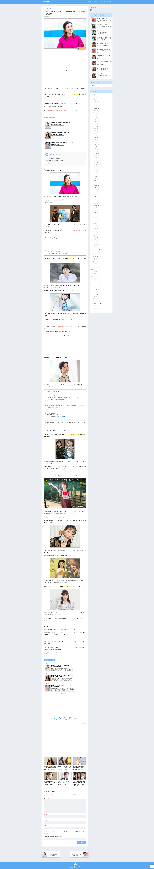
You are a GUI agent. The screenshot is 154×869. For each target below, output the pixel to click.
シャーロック (96, 300)
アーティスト (95, 284)
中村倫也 (95, 139)
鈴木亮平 (95, 121)
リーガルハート (96, 289)
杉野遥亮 (95, 119)
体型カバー (94, 306)
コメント (46, 798)
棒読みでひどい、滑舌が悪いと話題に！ (55, 160)
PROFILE (90, 1)
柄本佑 (95, 103)
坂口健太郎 (96, 117)
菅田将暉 (95, 123)
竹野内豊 (95, 133)
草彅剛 (95, 235)
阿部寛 (95, 96)
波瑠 (94, 214)
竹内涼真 (95, 130)
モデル (93, 279)
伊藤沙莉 (95, 178)
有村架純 (95, 173)
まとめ (48, 163)
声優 (93, 281)
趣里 (94, 198)
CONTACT (101, 1)
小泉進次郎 (96, 271)
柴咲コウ (95, 196)
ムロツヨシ (96, 157)
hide (58, 154)
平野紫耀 (95, 239)
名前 (45, 814)
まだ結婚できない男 (96, 303)
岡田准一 (95, 228)
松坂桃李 (95, 148)
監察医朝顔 (95, 296)
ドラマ (93, 287)
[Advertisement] (65, 59)
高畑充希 (95, 203)
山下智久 (95, 244)
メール (46, 820)
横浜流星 (95, 162)
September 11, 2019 (59, 425)
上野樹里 (95, 180)
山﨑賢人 (95, 160)
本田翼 (95, 216)
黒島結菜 (95, 192)
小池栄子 (95, 194)
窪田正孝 (95, 112)
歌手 (94, 254)
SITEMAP (95, 1)
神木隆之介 (96, 108)
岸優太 (95, 230)
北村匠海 (95, 110)
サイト (45, 825)
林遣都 (95, 146)
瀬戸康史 (95, 126)
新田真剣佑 (96, 101)
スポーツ (94, 263)
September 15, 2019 (60, 416)
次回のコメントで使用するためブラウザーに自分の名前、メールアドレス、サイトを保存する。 (64, 831)
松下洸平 (95, 150)
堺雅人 (95, 114)
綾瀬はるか (96, 171)
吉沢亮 (95, 164)
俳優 (93, 94)
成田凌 (95, 142)
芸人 (93, 261)
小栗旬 (95, 105)
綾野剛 (95, 99)
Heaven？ (95, 298)
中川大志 (95, 137)
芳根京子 (95, 221)
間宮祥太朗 (96, 153)
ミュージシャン (95, 249)
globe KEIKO (96, 251)
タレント (94, 246)
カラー (93, 311)
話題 (93, 276)
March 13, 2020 (64, 253)
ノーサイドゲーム (97, 294)
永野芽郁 (84, 723)
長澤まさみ (96, 207)
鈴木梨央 (95, 200)
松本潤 (95, 241)
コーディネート (95, 308)
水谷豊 (95, 155)
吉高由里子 (96, 219)
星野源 (95, 258)
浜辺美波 (95, 212)
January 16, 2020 (64, 407)
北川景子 (95, 187)
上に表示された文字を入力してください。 (53, 836)
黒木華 (95, 189)
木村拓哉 (95, 232)
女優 (93, 167)
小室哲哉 (95, 256)
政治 (93, 269)
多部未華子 (96, 205)
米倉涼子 (95, 223)
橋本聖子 (95, 273)
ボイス (95, 291)
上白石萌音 (96, 182)
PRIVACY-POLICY (108, 1)
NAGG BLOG (46, 2)
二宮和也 (95, 237)
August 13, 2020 (60, 399)
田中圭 (95, 135)
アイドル (94, 226)
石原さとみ (96, 176)
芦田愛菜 (95, 169)
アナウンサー (95, 266)
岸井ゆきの (96, 185)
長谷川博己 (96, 144)
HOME (78, 864)
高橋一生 (95, 128)
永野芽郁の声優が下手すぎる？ (53, 158)
